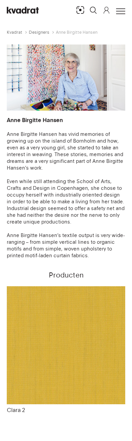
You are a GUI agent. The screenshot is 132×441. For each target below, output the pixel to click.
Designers (39, 32)
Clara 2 (16, 410)
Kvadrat (14, 32)
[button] (93, 10)
